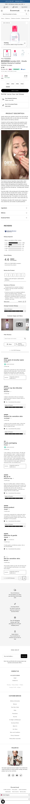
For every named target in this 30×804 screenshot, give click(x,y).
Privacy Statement (15, 735)
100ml (8, 83)
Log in (6, 7)
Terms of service (15, 791)
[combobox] (15, 14)
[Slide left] (1, 53)
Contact (25, 7)
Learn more (8, 106)
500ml (17, 83)
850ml (22, 83)
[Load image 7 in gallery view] (22, 53)
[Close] (25, 43)
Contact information (22, 789)
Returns (15, 704)
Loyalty (16, 7)
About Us (15, 726)
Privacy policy (14, 789)
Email (17, 94)
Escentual (9, 789)
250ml (12, 83)
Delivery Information (15, 701)
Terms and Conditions (15, 732)
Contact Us (15, 680)
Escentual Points (15, 722)
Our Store (15, 729)
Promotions (15, 713)
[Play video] (15, 154)
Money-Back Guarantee (15, 738)
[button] (2, 10)
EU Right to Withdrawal (15, 719)
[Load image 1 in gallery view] (7, 53)
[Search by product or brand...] (26, 14)
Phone (13, 94)
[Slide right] (28, 53)
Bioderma (8, 58)
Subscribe (24, 656)
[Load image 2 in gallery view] (15, 53)
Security (15, 716)
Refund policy (8, 791)
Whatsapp (21, 94)
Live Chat (9, 94)
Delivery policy (23, 791)
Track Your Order (15, 707)
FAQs (15, 710)
